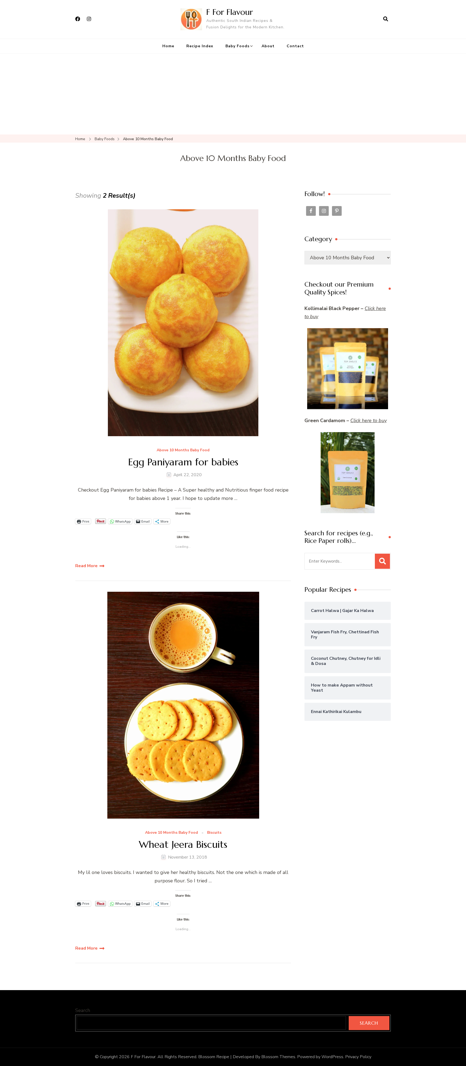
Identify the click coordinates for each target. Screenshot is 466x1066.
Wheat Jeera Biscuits (183, 844)
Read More (86, 566)
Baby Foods (237, 46)
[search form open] (386, 19)
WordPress (332, 1057)
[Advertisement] (233, 94)
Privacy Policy (358, 1057)
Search (82, 1010)
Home (168, 46)
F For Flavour (229, 12)
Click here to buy (368, 420)
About (268, 46)
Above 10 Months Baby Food (183, 450)
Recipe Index (199, 46)
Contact (295, 46)
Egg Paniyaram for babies (183, 462)
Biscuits (214, 833)
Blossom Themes (278, 1057)
